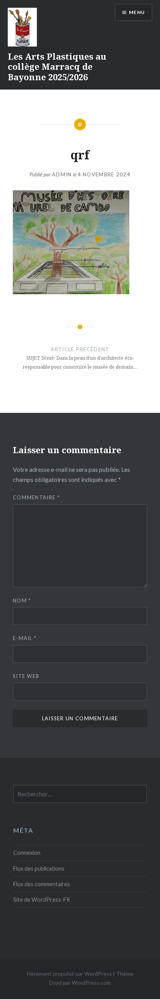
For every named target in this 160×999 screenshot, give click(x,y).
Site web (26, 676)
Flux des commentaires (41, 884)
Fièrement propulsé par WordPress (69, 973)
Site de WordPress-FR (41, 899)
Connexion (26, 852)
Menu (137, 12)
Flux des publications (38, 868)
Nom (22, 600)
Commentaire (36, 497)
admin (62, 174)
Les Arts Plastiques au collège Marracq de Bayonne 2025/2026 (57, 66)
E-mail (25, 638)
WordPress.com (91, 982)
